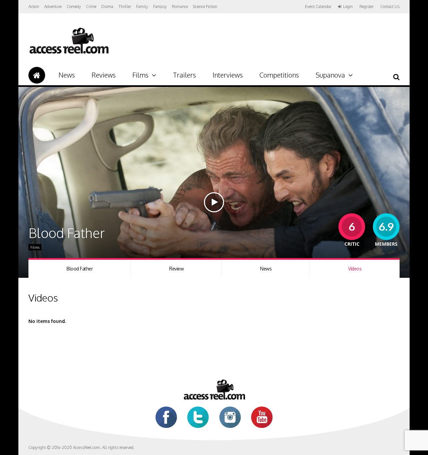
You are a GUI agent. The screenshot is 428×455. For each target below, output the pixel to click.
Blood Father (80, 268)
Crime (91, 6)
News (67, 75)
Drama (107, 6)
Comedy (74, 6)
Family (142, 6)
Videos (354, 268)
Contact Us (390, 6)
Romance (180, 6)
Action (33, 6)
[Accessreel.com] (68, 53)
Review (176, 268)
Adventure (53, 6)
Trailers (184, 75)
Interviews (228, 75)
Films (140, 75)
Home (36, 75)
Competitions (279, 75)
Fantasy (160, 6)
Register (366, 7)
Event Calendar (318, 6)
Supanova (330, 75)
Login (348, 7)
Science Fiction (205, 6)
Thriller (124, 6)
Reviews (104, 75)
